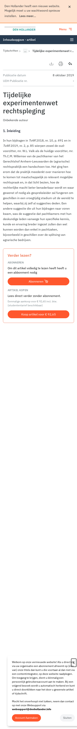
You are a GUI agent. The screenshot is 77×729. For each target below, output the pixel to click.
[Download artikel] (51, 64)
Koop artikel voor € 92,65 (38, 314)
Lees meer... (27, 16)
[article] (38, 185)
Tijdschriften (10, 50)
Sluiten (67, 717)
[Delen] (70, 64)
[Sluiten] (70, 7)
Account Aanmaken (26, 717)
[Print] (61, 64)
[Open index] (72, 39)
